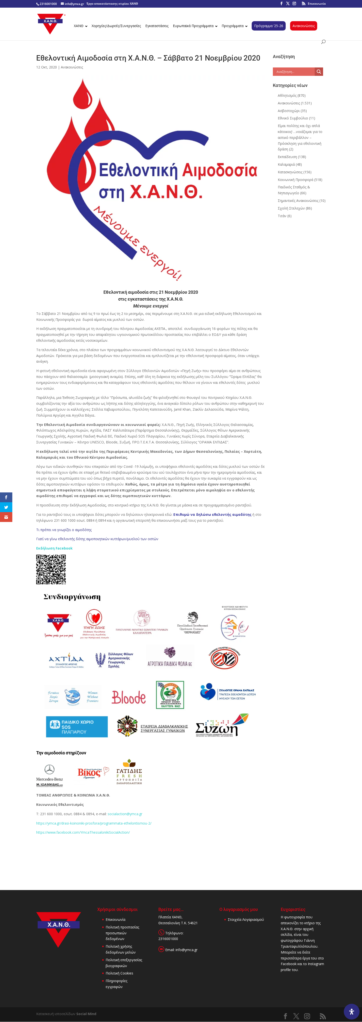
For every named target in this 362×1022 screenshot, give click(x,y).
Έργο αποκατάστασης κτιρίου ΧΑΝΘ (112, 3)
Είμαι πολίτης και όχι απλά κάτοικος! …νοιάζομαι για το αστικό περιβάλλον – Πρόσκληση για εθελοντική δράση (300, 137)
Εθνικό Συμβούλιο (293, 118)
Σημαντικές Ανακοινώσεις (298, 200)
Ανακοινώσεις (72, 67)
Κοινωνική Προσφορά (295, 179)
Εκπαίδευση (287, 156)
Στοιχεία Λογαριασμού (246, 919)
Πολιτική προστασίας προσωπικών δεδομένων (122, 933)
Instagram (316, 963)
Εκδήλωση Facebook (54, 548)
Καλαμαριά (286, 164)
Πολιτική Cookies (119, 973)
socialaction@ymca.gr (125, 813)
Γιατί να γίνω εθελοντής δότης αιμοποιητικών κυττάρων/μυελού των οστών (97, 538)
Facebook (288, 963)
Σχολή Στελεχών (291, 208)
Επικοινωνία (317, 3)
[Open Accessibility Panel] (352, 1012)
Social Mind (86, 1013)
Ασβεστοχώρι (289, 110)
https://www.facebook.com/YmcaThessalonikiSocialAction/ (83, 832)
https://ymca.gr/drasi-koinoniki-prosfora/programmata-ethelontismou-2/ (93, 823)
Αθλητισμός (287, 95)
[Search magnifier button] (319, 71)
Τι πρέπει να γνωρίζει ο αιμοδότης (64, 529)
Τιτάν (282, 215)
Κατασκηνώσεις (290, 172)
